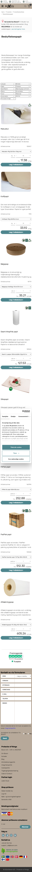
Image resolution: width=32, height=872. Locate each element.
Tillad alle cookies (16, 447)
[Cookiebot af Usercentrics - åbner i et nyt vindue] (22, 411)
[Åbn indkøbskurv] (29, 6)
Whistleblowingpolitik (8, 762)
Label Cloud (5, 781)
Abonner (25, 827)
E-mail (4, 694)
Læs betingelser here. (18, 29)
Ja (25, 733)
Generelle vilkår (6, 799)
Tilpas (15, 453)
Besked (4, 703)
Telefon (5, 698)
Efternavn (5, 685)
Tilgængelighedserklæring (9, 771)
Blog (2, 759)
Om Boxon (4, 753)
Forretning (6, 689)
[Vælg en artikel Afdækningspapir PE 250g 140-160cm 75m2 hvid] (16, 624)
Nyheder (4, 756)
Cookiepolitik (5, 768)
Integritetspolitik (6, 765)
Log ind (3, 794)
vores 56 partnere (11, 425)
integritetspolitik (10, 728)
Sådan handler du (7, 791)
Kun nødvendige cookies (16, 459)
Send (5, 738)
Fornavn (5, 680)
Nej (30, 733)
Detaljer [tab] (13, 416)
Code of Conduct (6, 773)
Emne (4, 676)
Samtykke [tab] (5, 416)
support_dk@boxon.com (9, 845)
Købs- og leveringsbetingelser (11, 796)
